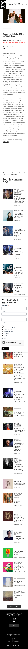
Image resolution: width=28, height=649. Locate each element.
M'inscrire (14, 625)
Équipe (13, 640)
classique (17, 352)
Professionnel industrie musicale (12, 327)
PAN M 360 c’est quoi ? (13, 641)
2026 (20, 352)
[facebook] (22, 4)
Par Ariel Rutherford (18, 473)
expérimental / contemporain (18, 192)
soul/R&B (16, 194)
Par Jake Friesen (17, 239)
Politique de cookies (13, 635)
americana (16, 592)
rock (15, 226)
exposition (17, 462)
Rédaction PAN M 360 (10, 53)
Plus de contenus (14, 606)
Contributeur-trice (8, 331)
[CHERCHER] (15, 4)
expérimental (21, 190)
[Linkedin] (18, 646)
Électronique (17, 440)
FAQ (13, 637)
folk (21, 592)
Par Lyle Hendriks (17, 220)
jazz (20, 194)
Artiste (5, 335)
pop (15, 245)
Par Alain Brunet (17, 205)
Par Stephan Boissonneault (19, 294)
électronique (17, 193)
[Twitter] (13, 646)
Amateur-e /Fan (8, 329)
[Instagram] (24, 4)
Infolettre (13, 638)
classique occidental (17, 497)
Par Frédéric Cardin (18, 359)
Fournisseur (7, 333)
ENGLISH (11, 4)
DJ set (15, 190)
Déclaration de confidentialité (13, 634)
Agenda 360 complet (7, 28)
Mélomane (6, 326)
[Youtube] (26, 4)
